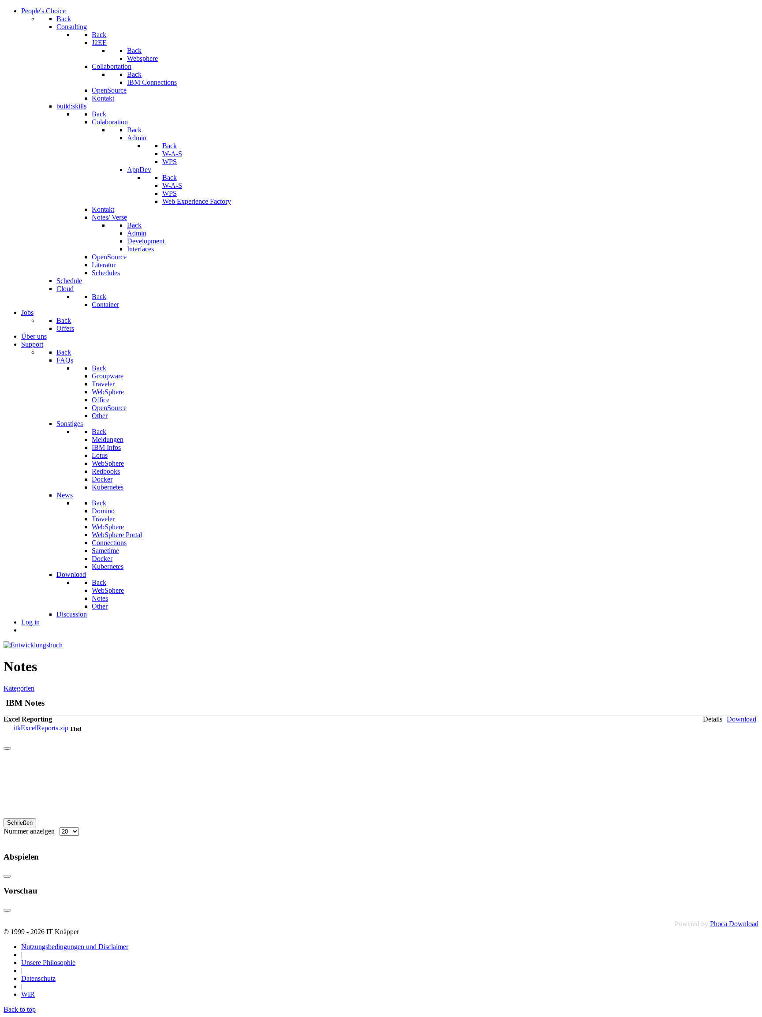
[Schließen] (7, 748)
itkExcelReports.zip (41, 728)
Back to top (20, 1009)
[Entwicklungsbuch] (33, 645)
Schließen (20, 822)
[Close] (7, 876)
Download (741, 719)
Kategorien (19, 688)
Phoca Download (734, 923)
